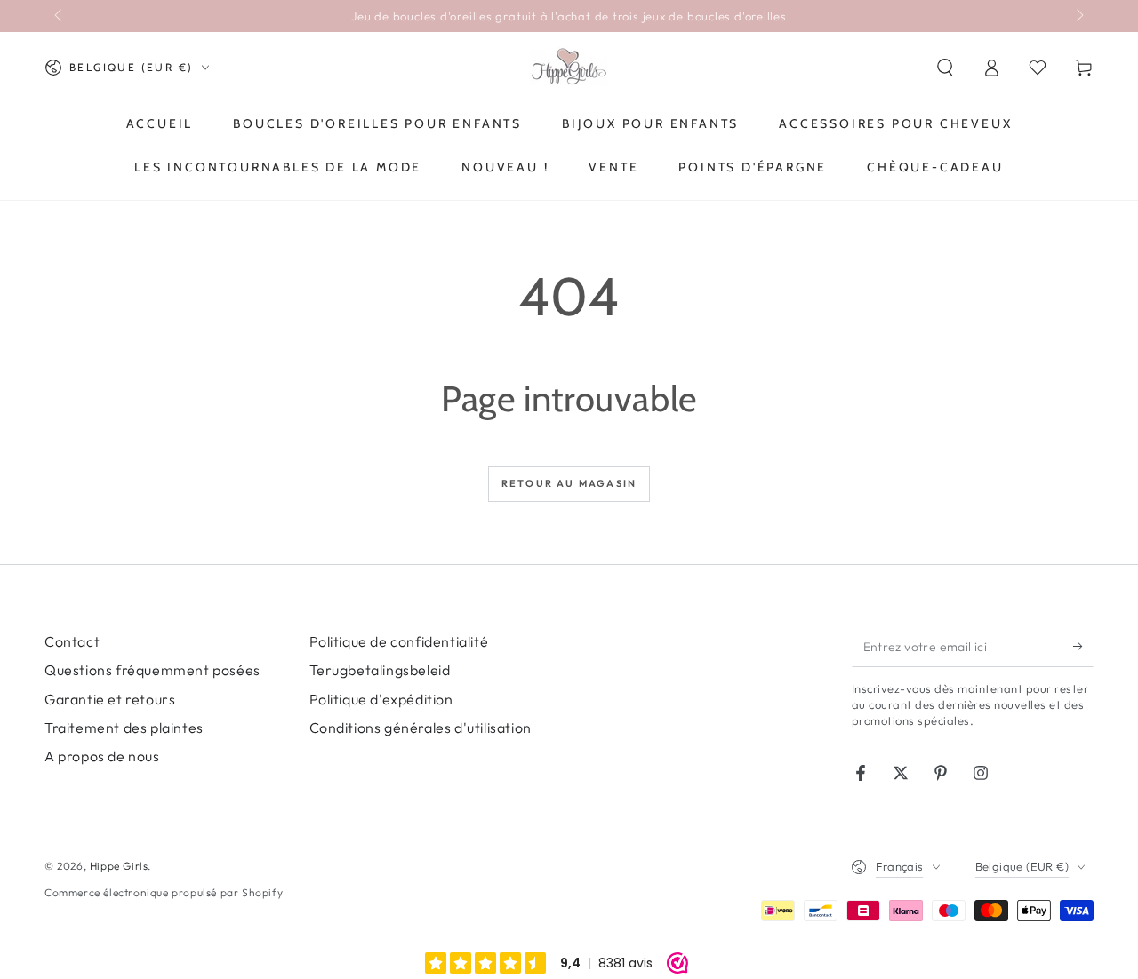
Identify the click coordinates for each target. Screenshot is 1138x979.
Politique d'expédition (381, 699)
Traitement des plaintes (124, 727)
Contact (72, 641)
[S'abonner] (1083, 646)
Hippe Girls (119, 865)
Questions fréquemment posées (152, 670)
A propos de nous (102, 756)
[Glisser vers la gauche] (59, 16)
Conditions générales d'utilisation (420, 727)
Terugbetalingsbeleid (380, 670)
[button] (945, 67)
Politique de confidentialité (399, 641)
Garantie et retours (109, 699)
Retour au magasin (569, 483)
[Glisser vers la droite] (1078, 16)
